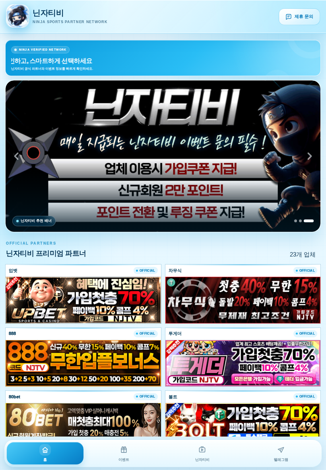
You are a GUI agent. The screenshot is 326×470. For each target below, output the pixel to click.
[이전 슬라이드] (16, 156)
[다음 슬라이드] (309, 156)
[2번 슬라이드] (300, 220)
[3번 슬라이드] (309, 220)
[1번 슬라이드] (295, 220)
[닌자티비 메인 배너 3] (163, 156)
